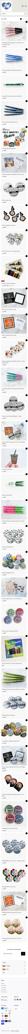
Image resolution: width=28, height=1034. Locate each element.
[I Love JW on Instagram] (15, 999)
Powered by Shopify (15, 1030)
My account (3, 991)
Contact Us (3, 987)
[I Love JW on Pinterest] (20, 999)
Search (2, 983)
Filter (5, 19)
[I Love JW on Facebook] (17, 999)
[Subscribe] (23, 953)
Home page (3, 989)
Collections (3, 985)
